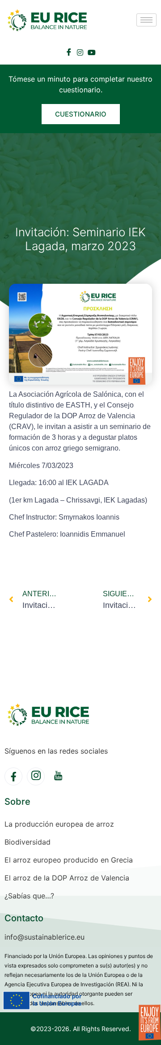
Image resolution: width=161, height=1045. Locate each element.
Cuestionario (80, 114)
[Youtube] (92, 51)
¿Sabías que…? (29, 895)
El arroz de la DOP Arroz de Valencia (66, 877)
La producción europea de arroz (59, 824)
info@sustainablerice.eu (44, 936)
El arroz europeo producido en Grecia (68, 859)
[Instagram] (80, 51)
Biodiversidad (27, 841)
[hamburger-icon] (146, 19)
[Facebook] (68, 52)
